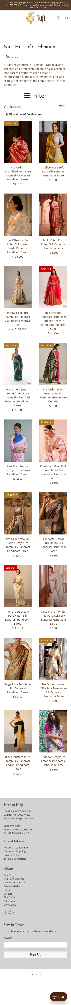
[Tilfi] (35, 17)
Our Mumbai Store (14, 882)
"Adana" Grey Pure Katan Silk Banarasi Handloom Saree (53, 761)
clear (61, 105)
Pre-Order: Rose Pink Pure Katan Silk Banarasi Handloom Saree (53, 472)
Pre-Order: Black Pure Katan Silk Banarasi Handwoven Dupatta (53, 395)
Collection (12, 106)
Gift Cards (9, 901)
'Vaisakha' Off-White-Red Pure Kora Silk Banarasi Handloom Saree (53, 617)
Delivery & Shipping (15, 851)
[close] (67, 5)
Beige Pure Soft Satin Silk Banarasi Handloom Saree (17, 688)
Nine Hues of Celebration (25, 114)
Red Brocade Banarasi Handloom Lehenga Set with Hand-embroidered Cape (53, 321)
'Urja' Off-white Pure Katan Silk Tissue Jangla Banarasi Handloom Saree (17, 246)
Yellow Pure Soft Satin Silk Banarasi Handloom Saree (53, 171)
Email (8, 938)
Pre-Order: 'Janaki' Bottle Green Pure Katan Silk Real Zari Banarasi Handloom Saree (17, 397)
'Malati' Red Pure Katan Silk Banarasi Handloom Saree (53, 244)
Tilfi (39, 974)
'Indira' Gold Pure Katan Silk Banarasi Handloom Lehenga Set (17, 319)
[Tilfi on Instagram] (9, 912)
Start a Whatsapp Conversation (21, 818)
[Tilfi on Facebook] (5, 912)
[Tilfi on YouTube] (13, 912)
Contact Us (10, 904)
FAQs (7, 890)
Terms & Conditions (15, 858)
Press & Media (12, 886)
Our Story (9, 875)
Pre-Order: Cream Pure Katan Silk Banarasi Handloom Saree (17, 617)
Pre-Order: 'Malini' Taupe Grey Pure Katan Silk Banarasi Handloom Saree (17, 545)
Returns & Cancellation (16, 847)
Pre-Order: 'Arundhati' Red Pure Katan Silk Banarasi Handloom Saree (18, 173)
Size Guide (9, 897)
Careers (8, 893)
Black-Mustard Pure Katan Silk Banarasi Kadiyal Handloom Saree (17, 763)
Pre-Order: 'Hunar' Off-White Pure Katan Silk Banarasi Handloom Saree (53, 690)
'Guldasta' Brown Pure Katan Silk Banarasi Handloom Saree (53, 545)
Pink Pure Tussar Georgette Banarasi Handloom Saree (17, 470)
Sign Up (36, 954)
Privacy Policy (11, 855)
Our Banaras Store (14, 879)
